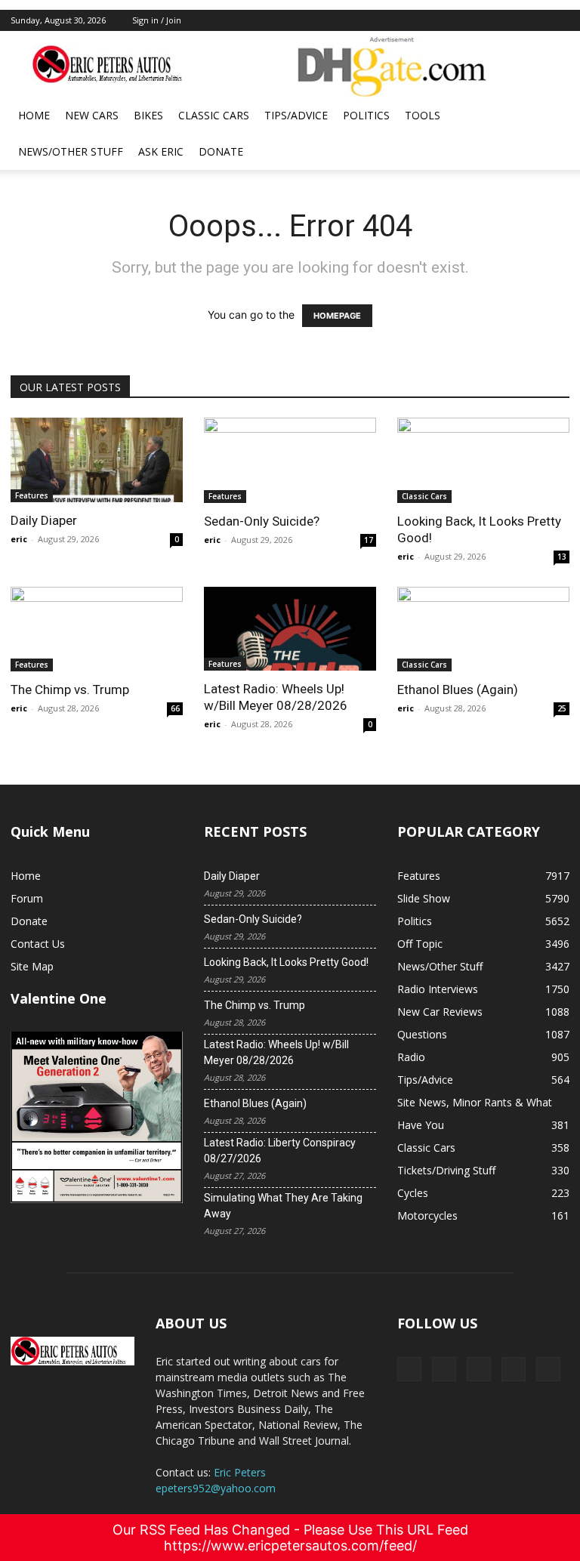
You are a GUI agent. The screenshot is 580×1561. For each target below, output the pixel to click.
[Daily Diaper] (97, 460)
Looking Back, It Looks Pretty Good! (286, 962)
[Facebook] (458, 20)
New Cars (92, 115)
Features (31, 495)
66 (175, 708)
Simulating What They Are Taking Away (283, 1206)
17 (368, 540)
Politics (366, 115)
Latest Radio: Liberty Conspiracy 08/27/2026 (280, 1151)
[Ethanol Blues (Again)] (483, 629)
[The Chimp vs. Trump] (97, 629)
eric (19, 538)
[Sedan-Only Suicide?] (290, 460)
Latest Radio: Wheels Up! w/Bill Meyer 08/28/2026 (276, 1052)
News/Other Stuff (70, 151)
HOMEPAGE (337, 315)
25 (561, 708)
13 (561, 556)
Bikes (148, 115)
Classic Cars (213, 115)
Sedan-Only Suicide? (261, 521)
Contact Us (38, 943)
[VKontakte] (533, 20)
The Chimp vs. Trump (70, 689)
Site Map (32, 966)
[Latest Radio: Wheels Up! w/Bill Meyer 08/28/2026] (290, 629)
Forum (27, 898)
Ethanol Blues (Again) (457, 689)
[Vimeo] (508, 20)
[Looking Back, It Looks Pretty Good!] (483, 460)
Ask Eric (161, 151)
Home (34, 115)
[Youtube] (558, 20)
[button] (551, 116)
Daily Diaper (44, 520)
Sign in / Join (156, 20)
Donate (221, 151)
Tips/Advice (296, 115)
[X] (483, 20)
